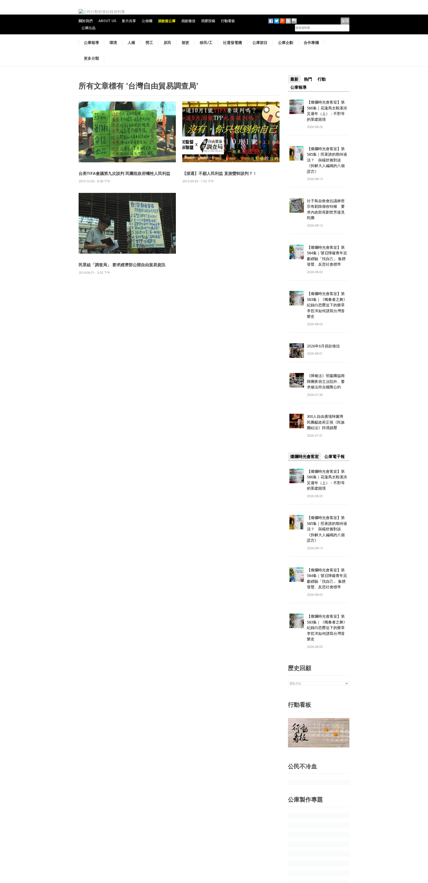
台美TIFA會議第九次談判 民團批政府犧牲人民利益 (124, 173)
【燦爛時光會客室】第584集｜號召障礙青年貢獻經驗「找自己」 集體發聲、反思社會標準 (327, 256)
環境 (113, 42)
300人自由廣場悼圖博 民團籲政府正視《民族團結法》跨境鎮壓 (327, 422)
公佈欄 (147, 21)
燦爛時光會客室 (304, 456)
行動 (322, 79)
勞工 (149, 42)
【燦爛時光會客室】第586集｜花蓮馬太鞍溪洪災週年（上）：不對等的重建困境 (327, 111)
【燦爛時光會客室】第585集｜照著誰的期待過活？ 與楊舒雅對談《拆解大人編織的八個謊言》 (327, 160)
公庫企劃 (285, 42)
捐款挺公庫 (167, 21)
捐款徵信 (188, 21)
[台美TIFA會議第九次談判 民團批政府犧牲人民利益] (127, 131)
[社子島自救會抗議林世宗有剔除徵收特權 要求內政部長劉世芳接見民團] (296, 205)
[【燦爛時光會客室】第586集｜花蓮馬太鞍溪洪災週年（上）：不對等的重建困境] (296, 106)
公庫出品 (88, 28)
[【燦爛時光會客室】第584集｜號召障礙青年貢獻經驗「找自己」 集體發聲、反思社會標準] (296, 251)
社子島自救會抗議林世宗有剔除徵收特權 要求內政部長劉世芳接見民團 (326, 209)
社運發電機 (232, 42)
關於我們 (86, 21)
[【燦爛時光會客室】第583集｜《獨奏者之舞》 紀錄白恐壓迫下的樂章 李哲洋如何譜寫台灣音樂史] (296, 298)
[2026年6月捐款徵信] (296, 350)
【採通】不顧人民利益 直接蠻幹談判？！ (219, 173)
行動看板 (228, 21)
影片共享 (129, 21)
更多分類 (91, 58)
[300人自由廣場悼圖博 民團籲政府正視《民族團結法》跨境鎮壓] (296, 421)
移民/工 (206, 42)
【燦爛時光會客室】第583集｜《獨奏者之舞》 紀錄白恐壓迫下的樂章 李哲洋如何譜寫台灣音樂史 (327, 305)
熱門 (308, 79)
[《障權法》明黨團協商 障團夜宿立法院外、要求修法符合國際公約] (296, 380)
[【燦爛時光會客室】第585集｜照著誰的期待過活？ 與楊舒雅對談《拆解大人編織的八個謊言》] (296, 153)
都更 (185, 42)
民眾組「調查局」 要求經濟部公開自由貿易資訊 (122, 264)
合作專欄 (311, 42)
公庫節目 (260, 42)
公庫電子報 (334, 456)
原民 (167, 42)
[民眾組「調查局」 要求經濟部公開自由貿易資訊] (127, 223)
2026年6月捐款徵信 (323, 346)
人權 (131, 42)
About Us (107, 21)
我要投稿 (208, 21)
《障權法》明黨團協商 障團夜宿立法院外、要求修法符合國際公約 (328, 381)
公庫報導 (91, 42)
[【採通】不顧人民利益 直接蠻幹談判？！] (231, 131)
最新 (294, 79)
